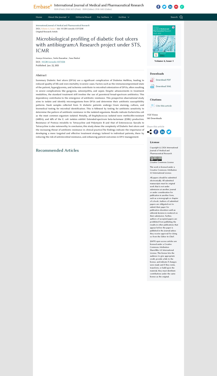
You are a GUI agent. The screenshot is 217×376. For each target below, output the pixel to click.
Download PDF (163, 80)
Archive (122, 17)
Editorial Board (83, 17)
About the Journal (57, 17)
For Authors (103, 17)
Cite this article (164, 105)
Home (39, 17)
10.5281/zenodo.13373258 (53, 62)
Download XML (163, 86)
